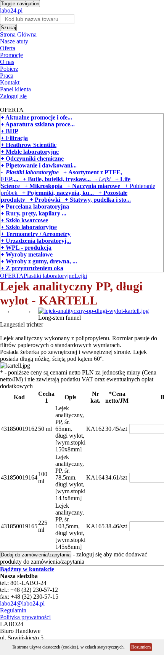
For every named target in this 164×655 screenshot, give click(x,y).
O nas (7, 62)
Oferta (7, 48)
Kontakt (9, 82)
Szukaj (8, 27)
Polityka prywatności (25, 617)
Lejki (80, 276)
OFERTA (12, 276)
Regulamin (13, 610)
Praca (6, 75)
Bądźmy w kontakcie (27, 569)
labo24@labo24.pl (22, 603)
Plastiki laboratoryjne (49, 276)
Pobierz (9, 68)
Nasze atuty (14, 41)
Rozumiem (141, 647)
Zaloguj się (13, 96)
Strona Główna (18, 34)
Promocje (11, 55)
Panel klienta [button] (15, 89)
